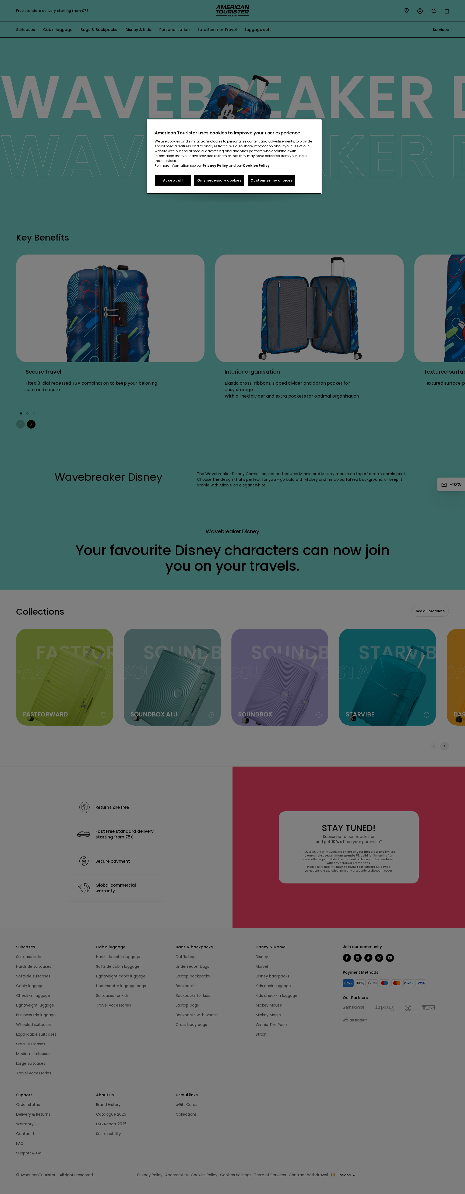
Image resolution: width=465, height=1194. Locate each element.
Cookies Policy (256, 165)
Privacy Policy (215, 165)
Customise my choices (272, 180)
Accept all (173, 180)
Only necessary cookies (219, 180)
